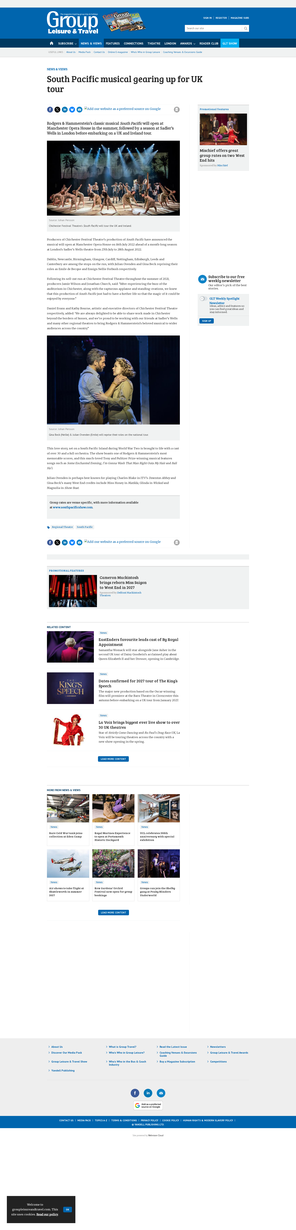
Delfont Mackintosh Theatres (120, 594)
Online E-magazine (118, 52)
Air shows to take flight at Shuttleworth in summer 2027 (66, 891)
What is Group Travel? (122, 1046)
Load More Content (113, 759)
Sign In (207, 17)
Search (245, 28)
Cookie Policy (170, 1120)
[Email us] (161, 1093)
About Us (71, 52)
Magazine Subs (240, 17)
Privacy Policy (149, 1120)
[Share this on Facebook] (50, 110)
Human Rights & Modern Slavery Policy (208, 1120)
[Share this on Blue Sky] (72, 110)
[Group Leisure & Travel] (72, 32)
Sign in (131, 102)
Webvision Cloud (155, 1135)
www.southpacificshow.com (72, 507)
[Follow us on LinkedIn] (148, 1093)
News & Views (57, 69)
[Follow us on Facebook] (135, 1093)
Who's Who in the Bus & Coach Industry (127, 1063)
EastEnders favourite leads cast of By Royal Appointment (138, 642)
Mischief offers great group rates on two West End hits (222, 155)
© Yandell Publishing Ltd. (148, 1124)
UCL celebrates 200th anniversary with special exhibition (157, 836)
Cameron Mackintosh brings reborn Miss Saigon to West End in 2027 (123, 582)
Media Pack (85, 52)
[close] (180, 102)
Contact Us (99, 52)
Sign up (206, 320)
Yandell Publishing (63, 1070)
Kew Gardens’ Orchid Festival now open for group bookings (113, 891)
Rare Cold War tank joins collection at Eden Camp (65, 834)
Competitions (218, 1061)
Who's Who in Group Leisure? (127, 1052)
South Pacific (85, 527)
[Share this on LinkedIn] (65, 110)
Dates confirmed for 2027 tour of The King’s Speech (138, 683)
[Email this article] (79, 110)
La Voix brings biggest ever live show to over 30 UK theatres (139, 724)
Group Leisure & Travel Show (69, 1061)
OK (67, 1209)
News (103, 632)
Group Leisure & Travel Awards (229, 1052)
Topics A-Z (101, 1120)
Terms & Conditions (124, 1120)
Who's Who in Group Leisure (145, 52)
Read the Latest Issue (173, 1046)
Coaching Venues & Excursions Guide (182, 52)
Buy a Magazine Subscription (177, 1061)
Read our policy (47, 1214)
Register (221, 17)
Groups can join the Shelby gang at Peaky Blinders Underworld (157, 891)
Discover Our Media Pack (66, 1052)
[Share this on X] (57, 110)
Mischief (222, 165)
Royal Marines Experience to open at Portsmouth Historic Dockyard (112, 836)
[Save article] (177, 110)
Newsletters (218, 1046)
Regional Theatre (62, 527)
